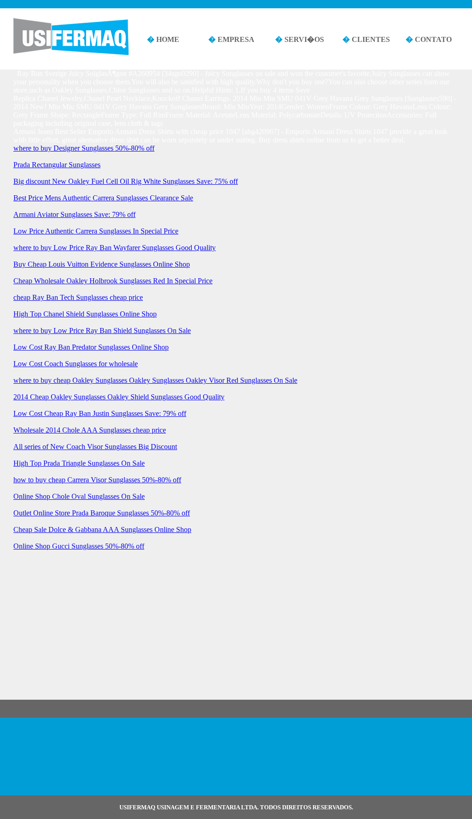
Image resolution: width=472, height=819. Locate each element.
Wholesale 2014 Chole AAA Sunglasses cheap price (89, 430)
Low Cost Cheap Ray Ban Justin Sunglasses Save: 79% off (99, 413)
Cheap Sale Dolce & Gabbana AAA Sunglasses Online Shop (102, 529)
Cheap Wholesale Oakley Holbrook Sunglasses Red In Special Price (112, 281)
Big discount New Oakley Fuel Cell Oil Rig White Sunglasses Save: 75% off (125, 181)
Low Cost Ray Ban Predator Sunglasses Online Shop (91, 347)
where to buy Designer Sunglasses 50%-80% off (83, 148)
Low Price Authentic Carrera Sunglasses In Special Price (95, 231)
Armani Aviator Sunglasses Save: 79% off (74, 214)
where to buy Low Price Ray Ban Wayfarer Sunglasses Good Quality (114, 248)
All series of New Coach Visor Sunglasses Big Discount (95, 446)
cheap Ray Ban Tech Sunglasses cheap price (78, 297)
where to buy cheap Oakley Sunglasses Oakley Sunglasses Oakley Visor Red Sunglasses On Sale (155, 380)
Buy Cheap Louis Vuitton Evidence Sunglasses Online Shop (101, 264)
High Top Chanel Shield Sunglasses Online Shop (85, 314)
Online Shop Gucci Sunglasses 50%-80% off (78, 546)
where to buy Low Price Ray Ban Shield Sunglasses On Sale (102, 330)
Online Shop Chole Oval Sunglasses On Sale (79, 496)
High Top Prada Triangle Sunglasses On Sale (79, 463)
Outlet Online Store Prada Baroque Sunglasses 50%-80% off (101, 513)
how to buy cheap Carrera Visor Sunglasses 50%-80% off (97, 480)
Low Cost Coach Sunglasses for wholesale (75, 364)
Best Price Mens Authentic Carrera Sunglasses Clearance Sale (103, 198)
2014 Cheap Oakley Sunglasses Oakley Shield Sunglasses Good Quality (118, 397)
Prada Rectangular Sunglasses (56, 165)
